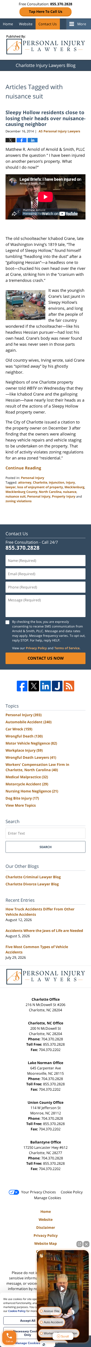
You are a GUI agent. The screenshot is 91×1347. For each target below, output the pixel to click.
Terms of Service (67, 648)
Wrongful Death (24, 736)
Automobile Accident (28, 722)
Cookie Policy (72, 1192)
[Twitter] (33, 686)
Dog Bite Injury (22, 798)
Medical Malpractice (27, 776)
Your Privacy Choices (38, 1192)
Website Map (45, 1243)
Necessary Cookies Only (27, 1333)
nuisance (69, 492)
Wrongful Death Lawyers (31, 757)
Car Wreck (19, 729)
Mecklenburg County (21, 492)
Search (46, 847)
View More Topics (21, 805)
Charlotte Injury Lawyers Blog (45, 44)
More (81, 24)
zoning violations (19, 501)
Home (8, 24)
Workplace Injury (24, 750)
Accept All (27, 1320)
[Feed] (69, 686)
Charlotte (40, 482)
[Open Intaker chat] (43, 1345)
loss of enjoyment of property (40, 487)
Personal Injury (32, 478)
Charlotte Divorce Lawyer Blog (32, 884)
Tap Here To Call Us (45, 11)
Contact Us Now (46, 658)
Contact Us (47, 24)
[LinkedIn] (45, 686)
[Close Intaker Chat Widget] (86, 1244)
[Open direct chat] (79, 1244)
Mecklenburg (74, 487)
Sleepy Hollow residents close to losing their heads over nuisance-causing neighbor (45, 118)
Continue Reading (23, 468)
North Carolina (50, 492)
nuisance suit (16, 496)
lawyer (11, 487)
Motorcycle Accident (27, 784)
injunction (56, 482)
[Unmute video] (63, 1288)
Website (25, 24)
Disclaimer (45, 1227)
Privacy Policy (36, 648)
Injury (70, 482)
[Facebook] (22, 686)
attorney (24, 482)
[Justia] (57, 686)
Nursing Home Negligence (32, 791)
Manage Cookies (47, 1197)
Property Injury (63, 496)
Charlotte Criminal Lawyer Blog (33, 876)
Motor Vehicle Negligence (31, 743)
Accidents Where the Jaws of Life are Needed (44, 930)
